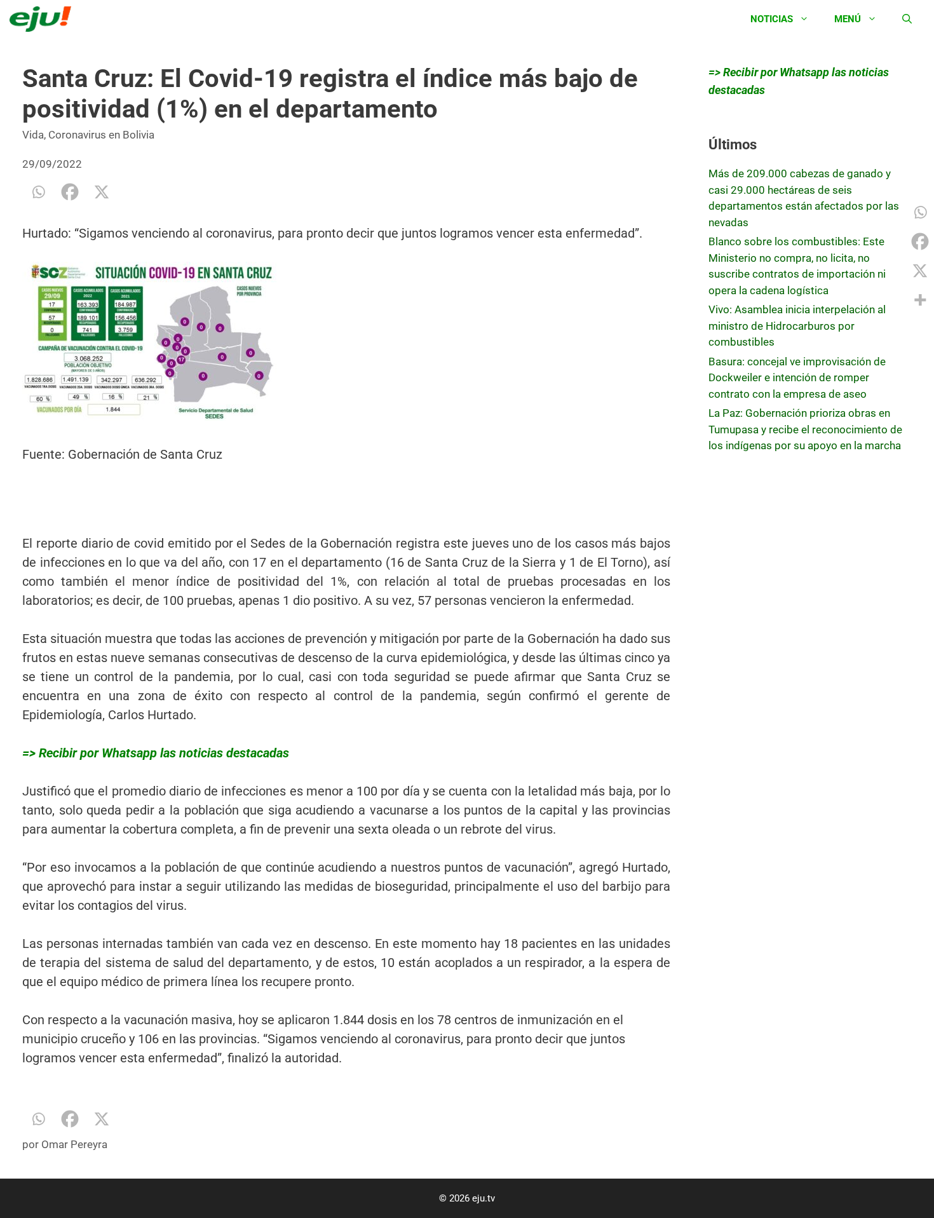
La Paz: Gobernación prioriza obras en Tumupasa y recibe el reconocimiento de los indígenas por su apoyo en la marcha (805, 429)
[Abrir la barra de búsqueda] (907, 19)
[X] (101, 191)
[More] (920, 300)
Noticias (771, 19)
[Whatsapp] (38, 191)
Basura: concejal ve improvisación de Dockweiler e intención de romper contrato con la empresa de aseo (797, 377)
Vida (33, 134)
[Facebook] (70, 191)
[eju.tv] (44, 19)
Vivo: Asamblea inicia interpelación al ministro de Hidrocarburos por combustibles (797, 325)
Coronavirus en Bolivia (101, 134)
